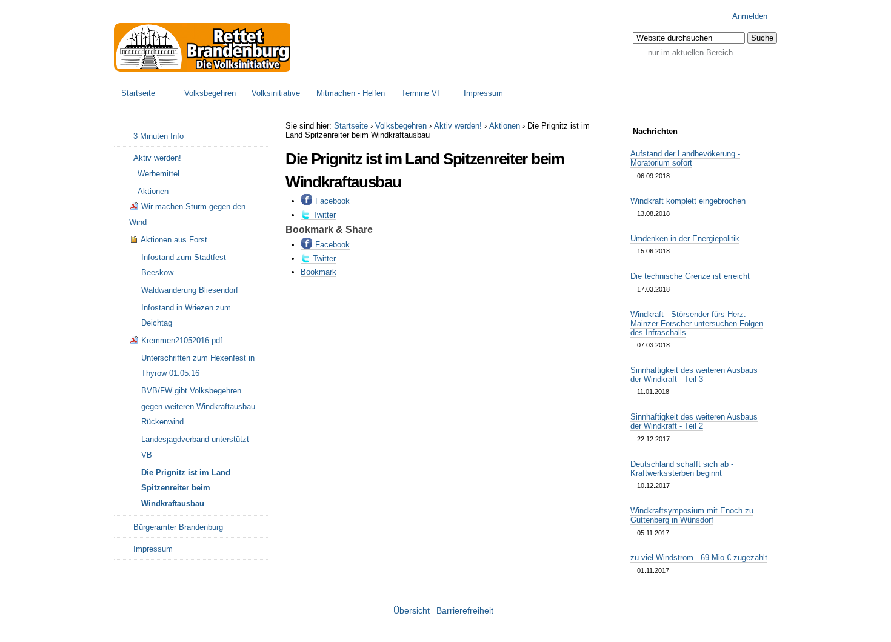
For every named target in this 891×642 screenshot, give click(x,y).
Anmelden (749, 16)
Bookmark (318, 271)
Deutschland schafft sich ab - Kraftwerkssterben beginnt (681, 469)
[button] (762, 38)
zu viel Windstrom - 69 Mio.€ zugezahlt (698, 557)
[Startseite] (203, 47)
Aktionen (504, 125)
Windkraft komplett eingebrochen (688, 201)
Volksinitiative (276, 93)
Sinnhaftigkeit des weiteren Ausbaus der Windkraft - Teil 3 (694, 375)
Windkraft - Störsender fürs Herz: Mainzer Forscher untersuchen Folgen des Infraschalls (696, 323)
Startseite (138, 93)
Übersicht (411, 610)
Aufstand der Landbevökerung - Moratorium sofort (685, 158)
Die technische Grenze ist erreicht (690, 276)
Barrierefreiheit (464, 610)
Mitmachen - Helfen (350, 93)
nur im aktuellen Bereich (690, 52)
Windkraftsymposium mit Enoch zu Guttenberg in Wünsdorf (691, 515)
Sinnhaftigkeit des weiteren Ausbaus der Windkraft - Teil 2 (694, 421)
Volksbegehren (210, 93)
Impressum (483, 93)
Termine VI (420, 93)
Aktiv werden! (458, 125)
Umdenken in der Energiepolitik (684, 238)
